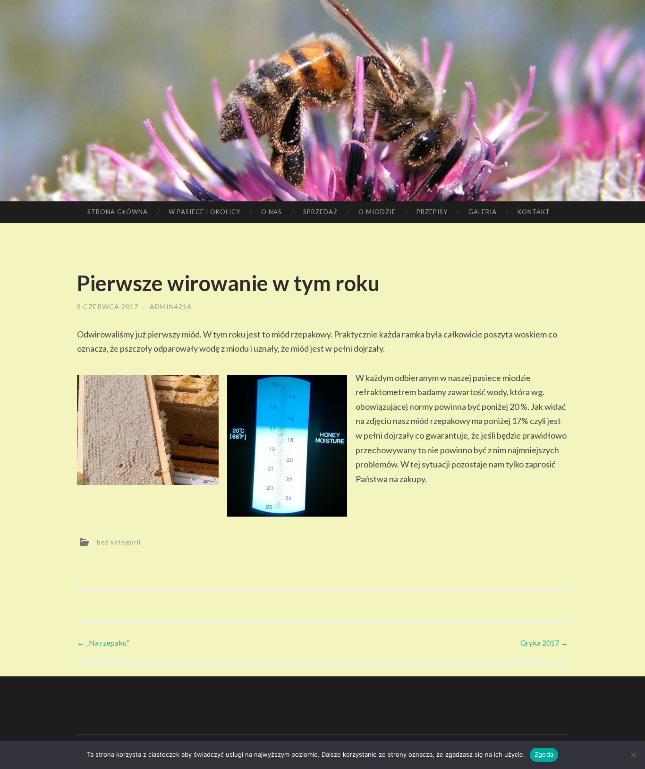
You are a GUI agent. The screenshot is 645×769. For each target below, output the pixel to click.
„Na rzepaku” (103, 642)
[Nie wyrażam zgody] (633, 755)
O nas (271, 212)
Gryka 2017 (544, 642)
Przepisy (432, 212)
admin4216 (170, 306)
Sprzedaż (320, 212)
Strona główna (117, 212)
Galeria (482, 212)
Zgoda (544, 754)
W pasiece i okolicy (204, 212)
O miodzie (377, 212)
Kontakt (534, 212)
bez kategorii (119, 542)
